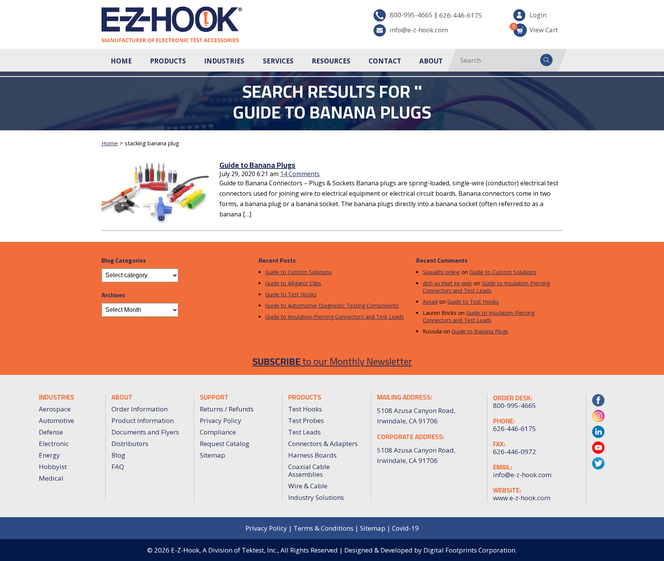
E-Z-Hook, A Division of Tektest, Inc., (225, 550)
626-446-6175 (460, 15)
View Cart (535, 28)
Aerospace (55, 409)
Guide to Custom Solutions (298, 272)
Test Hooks (305, 409)
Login (538, 14)
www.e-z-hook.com (521, 498)
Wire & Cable (307, 485)
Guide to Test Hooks (291, 294)
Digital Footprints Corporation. (470, 550)
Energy (49, 455)
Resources (331, 61)
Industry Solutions (316, 497)
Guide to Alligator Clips (293, 283)
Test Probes (306, 420)
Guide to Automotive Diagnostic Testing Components (332, 305)
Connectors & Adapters (323, 443)
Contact (385, 61)
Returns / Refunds (227, 409)
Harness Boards (312, 455)
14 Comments (300, 174)
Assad (430, 301)
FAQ (117, 466)
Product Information (142, 420)
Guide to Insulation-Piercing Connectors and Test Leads (334, 316)
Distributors (129, 443)
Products (168, 61)
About (431, 61)
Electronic (54, 443)
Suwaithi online (441, 272)
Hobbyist (53, 466)
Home (121, 61)
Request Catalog (224, 443)
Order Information (139, 409)
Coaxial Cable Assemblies (309, 470)
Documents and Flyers (145, 432)
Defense (51, 432)
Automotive (56, 420)
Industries (224, 61)
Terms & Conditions (324, 528)
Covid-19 (405, 528)
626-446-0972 (514, 452)
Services (278, 61)
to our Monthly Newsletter (332, 361)
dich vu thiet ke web (447, 283)
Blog (118, 455)
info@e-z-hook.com (419, 29)
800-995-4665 (411, 14)
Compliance (218, 432)
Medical (51, 478)
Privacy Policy (220, 420)
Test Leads (304, 432)
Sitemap (212, 455)
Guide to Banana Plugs (257, 165)
